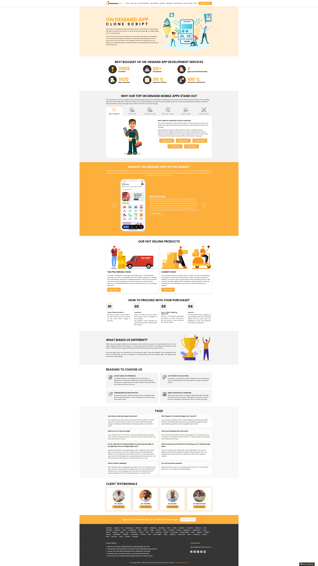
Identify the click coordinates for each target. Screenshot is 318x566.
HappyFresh (196, 530)
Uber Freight (157, 534)
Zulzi (107, 536)
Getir (139, 530)
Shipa (165, 534)
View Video (117, 507)
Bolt (168, 528)
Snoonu (108, 534)
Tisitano (143, 534)
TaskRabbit (116, 534)
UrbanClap (181, 534)
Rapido (166, 532)
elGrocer (117, 530)
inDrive (108, 532)
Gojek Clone (166, 141)
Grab (164, 530)
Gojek (152, 530)
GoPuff (158, 530)
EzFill (124, 530)
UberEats (172, 534)
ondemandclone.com (181, 562)
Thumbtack (134, 534)
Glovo (146, 530)
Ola (152, 532)
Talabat (206, 532)
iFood (204, 530)
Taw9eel (125, 534)
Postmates (174, 532)
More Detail (114, 290)
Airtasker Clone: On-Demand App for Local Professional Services (128, 553)
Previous (114, 205)
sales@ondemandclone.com (191, 467)
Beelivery (138, 528)
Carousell (190, 528)
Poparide (158, 532)
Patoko (127, 536)
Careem (181, 528)
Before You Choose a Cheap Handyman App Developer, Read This (129, 546)
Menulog (134, 532)
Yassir (121, 536)
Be (122, 528)
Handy (179, 530)
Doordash (109, 530)
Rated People (184, 532)
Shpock (199, 532)
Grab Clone (183, 141)
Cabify (174, 528)
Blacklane (162, 528)
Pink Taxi (114, 536)
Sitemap (135, 536)
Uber (149, 534)
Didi (205, 528)
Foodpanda (132, 530)
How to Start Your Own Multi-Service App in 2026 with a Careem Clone (130, 556)
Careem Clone (199, 141)
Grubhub (171, 530)
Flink (147, 532)
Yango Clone (191, 146)
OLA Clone (175, 146)
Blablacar (153, 528)
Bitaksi (146, 528)
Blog (195, 3)
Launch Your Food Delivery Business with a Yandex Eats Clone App (129, 551)
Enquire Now (205, 3)
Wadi (189, 534)
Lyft (127, 532)
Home (127, 3)
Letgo (122, 532)
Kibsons (115, 532)
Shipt (193, 532)
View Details (156, 214)
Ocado (141, 532)
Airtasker (109, 528)
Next (204, 205)
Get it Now (188, 519)
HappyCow (186, 530)
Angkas (116, 528)
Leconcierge (129, 528)
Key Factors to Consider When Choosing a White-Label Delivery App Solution (132, 549)
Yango (204, 534)
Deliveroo (198, 528)
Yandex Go (196, 534)
